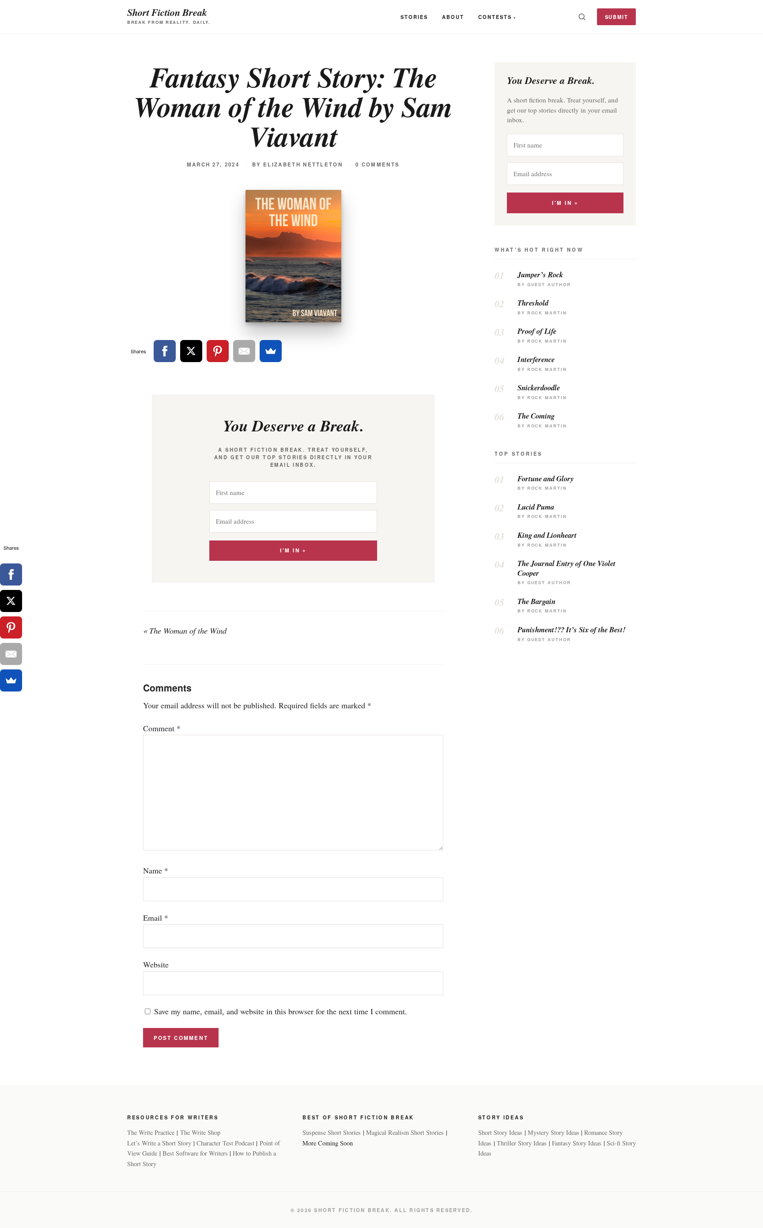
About (453, 16)
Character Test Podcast (225, 1143)
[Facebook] (165, 351)
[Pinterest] (218, 351)
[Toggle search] (582, 17)
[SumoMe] (271, 351)
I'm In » (293, 550)
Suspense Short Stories (331, 1132)
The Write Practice (150, 1132)
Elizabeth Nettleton (303, 164)
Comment (162, 728)
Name (155, 870)
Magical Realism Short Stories (405, 1132)
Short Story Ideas (500, 1132)
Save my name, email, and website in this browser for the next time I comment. (280, 1011)
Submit (616, 16)
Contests (495, 16)
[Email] (244, 351)
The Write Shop (200, 1132)
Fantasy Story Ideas (576, 1143)
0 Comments (377, 164)
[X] (191, 351)
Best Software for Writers (195, 1153)
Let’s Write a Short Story (159, 1143)
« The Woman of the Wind (185, 630)
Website (156, 964)
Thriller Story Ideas (522, 1143)
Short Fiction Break (167, 12)
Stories (414, 16)
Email (155, 917)
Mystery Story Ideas (553, 1132)
